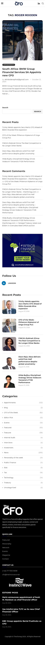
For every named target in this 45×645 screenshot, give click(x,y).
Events (23, 423)
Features (23, 433)
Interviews (23, 443)
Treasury (23, 483)
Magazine (6, 555)
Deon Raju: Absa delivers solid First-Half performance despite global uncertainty (29, 360)
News (23, 453)
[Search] (43, 3)
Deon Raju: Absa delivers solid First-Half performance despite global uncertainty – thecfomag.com (19, 205)
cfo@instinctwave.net (11, 574)
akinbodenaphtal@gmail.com (17, 79)
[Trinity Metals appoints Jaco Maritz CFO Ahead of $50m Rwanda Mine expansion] (9, 307)
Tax (23, 472)
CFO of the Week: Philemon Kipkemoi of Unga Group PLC (28, 322)
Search (5, 108)
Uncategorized (23, 488)
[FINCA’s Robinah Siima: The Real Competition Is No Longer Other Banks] (9, 344)
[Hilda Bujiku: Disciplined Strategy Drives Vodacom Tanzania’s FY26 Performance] (9, 381)
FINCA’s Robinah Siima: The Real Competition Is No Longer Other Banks (29, 340)
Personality (6, 544)
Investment (23, 448)
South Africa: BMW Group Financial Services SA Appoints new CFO (21, 72)
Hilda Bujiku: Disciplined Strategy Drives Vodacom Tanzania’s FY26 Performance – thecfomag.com (19, 220)
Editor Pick (23, 418)
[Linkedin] (39, 3)
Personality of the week (23, 458)
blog (23, 408)
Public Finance (23, 463)
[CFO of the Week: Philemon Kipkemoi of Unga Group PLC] (9, 325)
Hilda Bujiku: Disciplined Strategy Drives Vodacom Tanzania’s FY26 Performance (20, 210)
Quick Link (7, 534)
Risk (23, 468)
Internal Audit (23, 437)
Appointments (23, 403)
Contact (5, 559)
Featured (23, 428)
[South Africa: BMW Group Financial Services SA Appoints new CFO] (22, 40)
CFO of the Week (23, 412)
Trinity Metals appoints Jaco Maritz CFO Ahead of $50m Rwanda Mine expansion (30, 305)
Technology (23, 478)
